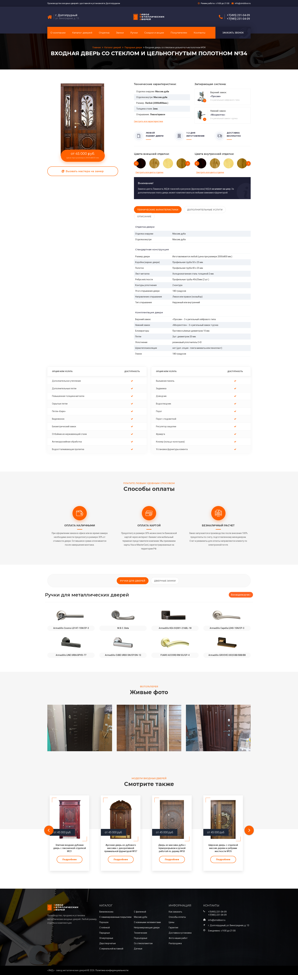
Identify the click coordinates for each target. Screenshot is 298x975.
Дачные (138, 948)
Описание (144, 216)
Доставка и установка (180, 933)
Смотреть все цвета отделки (149, 172)
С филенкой (140, 911)
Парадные (104, 933)
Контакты (199, 32)
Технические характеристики (157, 209)
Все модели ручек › (241, 594)
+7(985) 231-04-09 (238, 18)
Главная (97, 47)
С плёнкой (104, 927)
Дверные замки (165, 580)
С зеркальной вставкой (111, 948)
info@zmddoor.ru (243, 3)
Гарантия (173, 927)
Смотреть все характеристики (148, 121)
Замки (120, 32)
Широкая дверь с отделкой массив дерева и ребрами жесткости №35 (223, 848)
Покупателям (179, 32)
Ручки (134, 32)
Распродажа (175, 943)
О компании (57, 32)
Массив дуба (140, 917)
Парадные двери (133, 47)
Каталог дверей (82, 32)
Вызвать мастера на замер (84, 171)
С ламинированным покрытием (115, 917)
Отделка (104, 32)
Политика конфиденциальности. (112, 970)
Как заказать (175, 911)
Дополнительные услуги (205, 209)
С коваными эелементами (147, 922)
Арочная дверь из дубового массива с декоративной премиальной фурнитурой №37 (120, 848)
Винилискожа (106, 911)
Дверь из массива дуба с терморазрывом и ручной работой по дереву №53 (172, 848)
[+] (201, 96)
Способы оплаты (177, 917)
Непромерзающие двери (147, 927)
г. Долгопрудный (66, 15)
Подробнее (69, 859)
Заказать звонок (233, 32)
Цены (171, 922)
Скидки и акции (154, 32)
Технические (140, 933)
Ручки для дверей (132, 580)
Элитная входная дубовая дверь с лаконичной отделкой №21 (69, 848)
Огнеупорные (106, 938)
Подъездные (140, 938)
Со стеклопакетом (143, 943)
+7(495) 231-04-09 (238, 15)
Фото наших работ (178, 938)
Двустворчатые (107, 943)
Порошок (103, 922)
